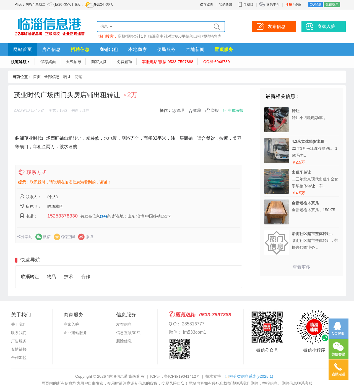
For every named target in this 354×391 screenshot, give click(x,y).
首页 (37, 76)
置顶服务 (224, 49)
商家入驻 (99, 61)
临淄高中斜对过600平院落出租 (174, 36)
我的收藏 (225, 5)
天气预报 (73, 61)
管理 (180, 110)
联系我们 (19, 332)
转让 (67, 76)
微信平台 (273, 5)
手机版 (249, 5)
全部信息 (52, 76)
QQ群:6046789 (216, 61)
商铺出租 (109, 49)
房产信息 (51, 49)
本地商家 (137, 49)
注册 (288, 5)
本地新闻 (195, 49)
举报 (215, 110)
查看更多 (301, 267)
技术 (68, 276)
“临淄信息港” (118, 376)
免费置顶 (124, 61)
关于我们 (19, 324)
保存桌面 (206, 5)
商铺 (78, 76)
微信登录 (332, 4)
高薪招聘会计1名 (132, 36)
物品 (51, 276)
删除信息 (124, 341)
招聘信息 (80, 49)
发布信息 (124, 324)
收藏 (197, 110)
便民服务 (166, 49)
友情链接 (19, 349)
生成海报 (235, 110)
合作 (85, 276)
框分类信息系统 (251, 376)
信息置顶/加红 (128, 332)
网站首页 (22, 49)
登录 (298, 5)
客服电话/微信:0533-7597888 (167, 61)
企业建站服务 (75, 332)
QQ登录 (315, 4)
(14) (103, 216)
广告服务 (19, 341)
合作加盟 (19, 357)
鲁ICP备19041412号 (182, 376)
